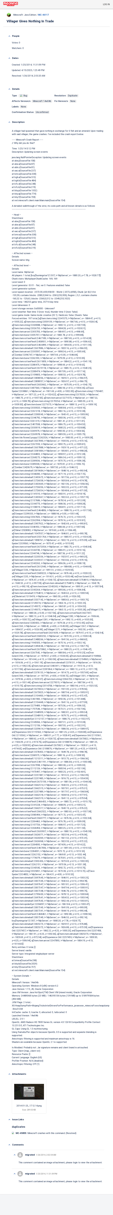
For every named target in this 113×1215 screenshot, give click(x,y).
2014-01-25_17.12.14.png (29, 1105)
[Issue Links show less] (9, 1119)
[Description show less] (9, 122)
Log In (106, 4)
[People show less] (9, 36)
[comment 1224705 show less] (14, 1174)
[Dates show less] (9, 58)
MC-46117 (43, 15)
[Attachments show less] (9, 1074)
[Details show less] (9, 89)
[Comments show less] (9, 1145)
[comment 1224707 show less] (14, 1155)
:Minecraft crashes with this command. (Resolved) (46, 1133)
